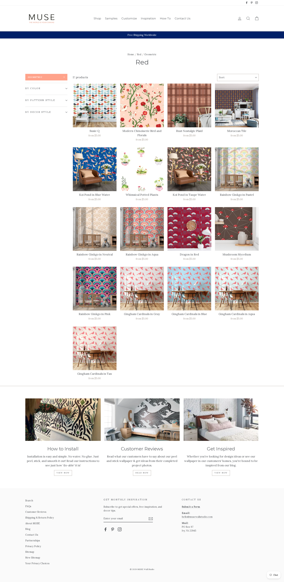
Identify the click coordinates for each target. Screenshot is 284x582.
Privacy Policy (33, 546)
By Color (33, 88)
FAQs (28, 506)
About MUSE (32, 523)
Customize (129, 18)
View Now (63, 473)
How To (165, 18)
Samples (111, 18)
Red (139, 54)
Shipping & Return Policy (39, 517)
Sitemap (29, 551)
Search (29, 500)
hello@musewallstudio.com (197, 516)
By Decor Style (38, 112)
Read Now (142, 473)
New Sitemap (32, 557)
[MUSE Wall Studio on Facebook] (105, 529)
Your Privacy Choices (37, 563)
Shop (97, 18)
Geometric (35, 77)
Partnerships (32, 540)
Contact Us (182, 18)
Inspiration (148, 18)
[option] (142, 35)
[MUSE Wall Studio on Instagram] (120, 529)
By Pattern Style (40, 100)
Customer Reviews (35, 511)
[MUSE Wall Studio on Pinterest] (113, 529)
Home (131, 54)
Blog (27, 529)
